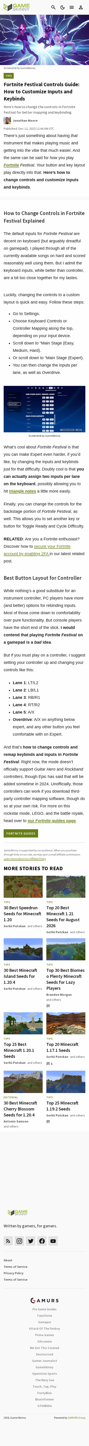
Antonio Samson (16, 1121)
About (8, 1260)
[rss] (8, 1241)
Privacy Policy (14, 1273)
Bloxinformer (44, 1399)
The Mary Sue (44, 1380)
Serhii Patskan (15, 926)
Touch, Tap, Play (44, 1386)
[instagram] (19, 1241)
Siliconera (44, 1341)
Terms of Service (15, 1267)
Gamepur (44, 1322)
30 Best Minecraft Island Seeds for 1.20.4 (20, 976)
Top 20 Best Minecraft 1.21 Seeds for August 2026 (63, 916)
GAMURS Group (76, 1417)
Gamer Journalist (44, 1361)
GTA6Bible (44, 1406)
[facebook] (42, 1241)
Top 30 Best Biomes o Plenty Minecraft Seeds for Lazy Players (65, 979)
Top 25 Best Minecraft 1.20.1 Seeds (19, 1050)
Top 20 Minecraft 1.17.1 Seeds (62, 1047)
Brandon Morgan (59, 995)
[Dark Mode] (62, 7)
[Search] (53, 7)
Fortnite (11, 165)
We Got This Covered (44, 1348)
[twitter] (30, 1241)
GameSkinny (44, 1367)
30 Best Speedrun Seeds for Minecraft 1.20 (22, 913)
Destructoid (44, 1354)
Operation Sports (44, 1373)
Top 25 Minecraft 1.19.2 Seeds (62, 1106)
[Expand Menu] (71, 7)
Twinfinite (44, 1316)
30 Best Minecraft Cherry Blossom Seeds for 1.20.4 (20, 1109)
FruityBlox (44, 1393)
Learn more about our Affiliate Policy (25, 858)
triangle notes (22, 491)
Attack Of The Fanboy (44, 1328)
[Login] (80, 7)
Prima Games (44, 1335)
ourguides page (52, 820)
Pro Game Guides (44, 1309)
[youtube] (53, 1241)
